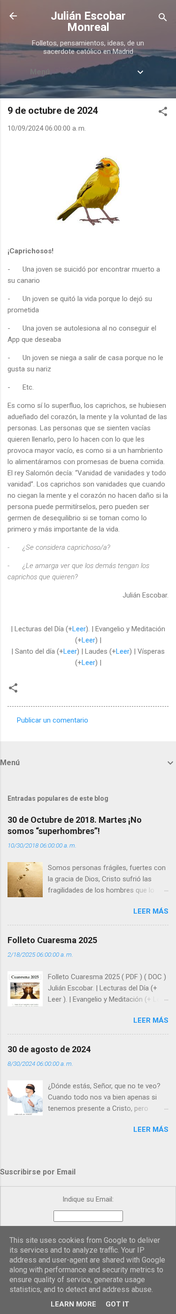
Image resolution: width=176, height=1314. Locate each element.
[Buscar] (162, 19)
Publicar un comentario (52, 720)
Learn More (73, 1304)
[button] (162, 113)
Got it (117, 1304)
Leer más (150, 911)
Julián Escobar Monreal (88, 21)
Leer (79, 629)
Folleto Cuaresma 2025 (52, 940)
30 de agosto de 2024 (49, 1049)
